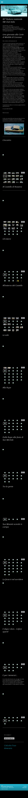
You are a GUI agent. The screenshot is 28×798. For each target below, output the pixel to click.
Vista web (24, 787)
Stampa (4, 786)
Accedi (25, 786)
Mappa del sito (10, 786)
